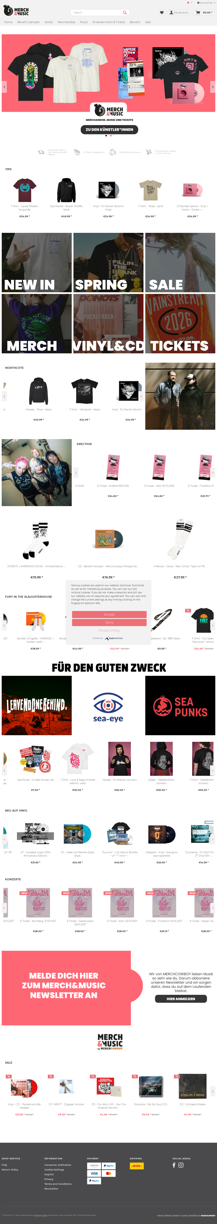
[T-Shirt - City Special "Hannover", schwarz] (192, 620)
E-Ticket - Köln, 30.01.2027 (108, 921)
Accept (109, 614)
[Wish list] (161, 12)
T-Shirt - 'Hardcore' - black (72, 409)
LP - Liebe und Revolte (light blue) (66, 854)
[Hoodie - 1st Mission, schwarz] (108, 758)
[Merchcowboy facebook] (175, 1165)
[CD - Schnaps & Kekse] (192, 1086)
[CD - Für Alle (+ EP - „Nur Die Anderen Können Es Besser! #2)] (108, 1086)
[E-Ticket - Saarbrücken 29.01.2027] (66, 902)
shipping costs (40, 1215)
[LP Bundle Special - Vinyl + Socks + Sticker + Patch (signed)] (192, 190)
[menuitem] (188, 3)
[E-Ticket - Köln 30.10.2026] (144, 467)
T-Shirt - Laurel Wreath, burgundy (24, 208)
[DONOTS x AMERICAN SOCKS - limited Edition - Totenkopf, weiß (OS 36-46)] (36, 539)
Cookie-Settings (54, 1169)
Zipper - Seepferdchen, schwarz (150, 781)
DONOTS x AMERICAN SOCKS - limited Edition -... (36, 566)
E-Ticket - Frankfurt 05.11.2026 (190, 485)
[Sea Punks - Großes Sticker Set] (24, 758)
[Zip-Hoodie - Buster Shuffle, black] (66, 190)
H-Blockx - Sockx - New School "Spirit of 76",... (180, 566)
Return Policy (10, 1169)
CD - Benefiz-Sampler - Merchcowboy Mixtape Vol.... (108, 566)
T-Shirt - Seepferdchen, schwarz (192, 781)
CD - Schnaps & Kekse (192, 1104)
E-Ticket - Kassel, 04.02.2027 (192, 921)
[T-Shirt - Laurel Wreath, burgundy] (24, 190)
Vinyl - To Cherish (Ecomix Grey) (118, 409)
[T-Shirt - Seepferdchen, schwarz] (192, 758)
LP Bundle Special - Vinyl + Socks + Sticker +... (192, 208)
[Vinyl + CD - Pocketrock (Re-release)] (24, 1086)
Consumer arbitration (57, 1164)
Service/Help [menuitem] (206, 3)
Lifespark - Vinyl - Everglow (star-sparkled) (150, 854)
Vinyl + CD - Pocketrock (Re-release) (24, 1106)
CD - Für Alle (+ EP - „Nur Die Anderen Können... (109, 1106)
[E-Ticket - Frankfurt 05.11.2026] (190, 467)
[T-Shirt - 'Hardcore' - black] (72, 391)
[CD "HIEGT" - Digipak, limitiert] (66, 1086)
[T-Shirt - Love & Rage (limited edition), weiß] (66, 758)
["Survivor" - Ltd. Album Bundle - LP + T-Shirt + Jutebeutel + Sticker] (108, 834)
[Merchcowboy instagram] (180, 1165)
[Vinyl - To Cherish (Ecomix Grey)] (118, 391)
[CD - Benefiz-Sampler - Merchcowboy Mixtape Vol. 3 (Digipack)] (108, 539)
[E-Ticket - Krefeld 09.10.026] (98, 467)
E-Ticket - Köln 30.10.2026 (144, 485)
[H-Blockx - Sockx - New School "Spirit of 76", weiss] (180, 539)
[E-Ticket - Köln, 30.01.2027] (108, 902)
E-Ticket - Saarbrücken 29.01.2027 (66, 923)
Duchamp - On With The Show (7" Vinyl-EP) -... (192, 854)
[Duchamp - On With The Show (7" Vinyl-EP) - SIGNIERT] (192, 834)
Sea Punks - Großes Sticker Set (24, 779)
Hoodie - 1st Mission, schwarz (108, 779)
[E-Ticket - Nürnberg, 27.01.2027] (24, 902)
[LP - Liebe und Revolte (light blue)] (66, 834)
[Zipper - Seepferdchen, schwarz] (150, 758)
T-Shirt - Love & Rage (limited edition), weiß (66, 781)
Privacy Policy (109, 630)
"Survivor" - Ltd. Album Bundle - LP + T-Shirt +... (108, 854)
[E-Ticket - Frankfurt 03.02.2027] (150, 902)
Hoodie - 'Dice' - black (26, 409)
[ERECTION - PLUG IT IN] (37, 473)
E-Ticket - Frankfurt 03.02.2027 (151, 921)
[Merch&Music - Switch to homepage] (15, 10)
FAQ (4, 1164)
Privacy (48, 1179)
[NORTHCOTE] (180, 396)
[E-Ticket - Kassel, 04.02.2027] (192, 902)
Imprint (49, 1174)
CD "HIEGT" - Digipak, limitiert (66, 1104)
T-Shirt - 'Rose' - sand (150, 206)
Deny (109, 622)
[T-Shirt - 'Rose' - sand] (150, 190)
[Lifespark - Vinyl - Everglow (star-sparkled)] (150, 834)
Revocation (51, 1188)
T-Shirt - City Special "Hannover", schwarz (193, 640)
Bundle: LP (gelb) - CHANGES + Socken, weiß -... (24, 640)
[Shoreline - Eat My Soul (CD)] (150, 1086)
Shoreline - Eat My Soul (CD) (150, 1104)
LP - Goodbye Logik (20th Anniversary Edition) (24, 854)
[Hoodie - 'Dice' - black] (26, 391)
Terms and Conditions (58, 1183)
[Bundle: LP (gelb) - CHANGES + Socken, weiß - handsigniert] (24, 620)
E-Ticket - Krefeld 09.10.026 (98, 485)
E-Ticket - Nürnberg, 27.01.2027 (24, 921)
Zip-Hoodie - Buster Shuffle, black (66, 208)
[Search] (124, 12)
